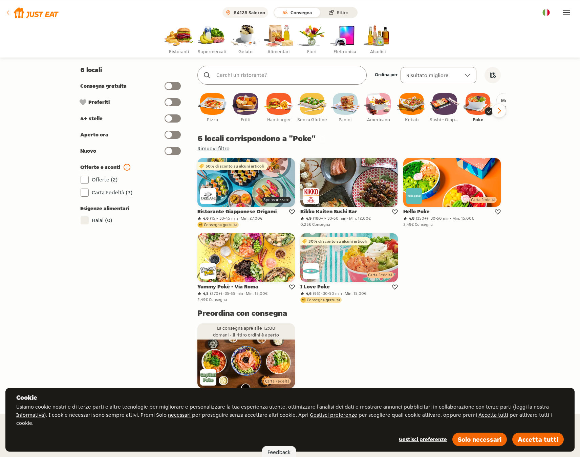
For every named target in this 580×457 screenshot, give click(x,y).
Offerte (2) (105, 179)
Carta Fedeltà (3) (112, 192)
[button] (32, 12)
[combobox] (288, 75)
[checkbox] (212, 108)
